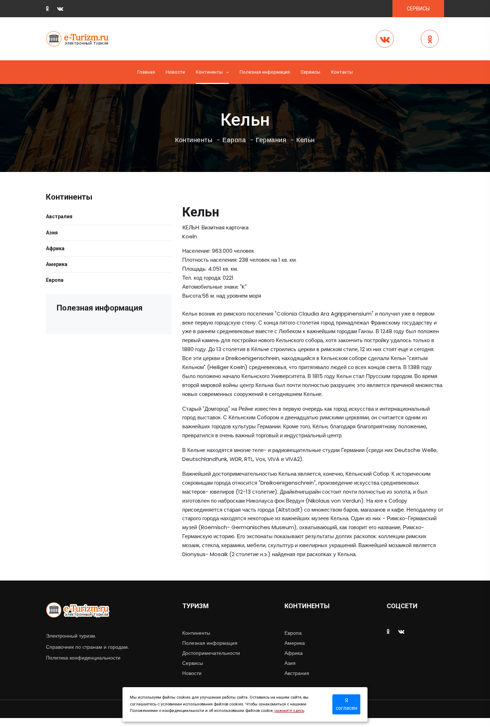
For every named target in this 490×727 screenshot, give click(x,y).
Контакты (342, 72)
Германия (271, 140)
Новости (175, 72)
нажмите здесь (289, 710)
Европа (234, 140)
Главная (146, 72)
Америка (56, 264)
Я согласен (346, 704)
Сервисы (192, 663)
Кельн (305, 140)
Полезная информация (265, 72)
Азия (52, 233)
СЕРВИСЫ (418, 8)
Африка (55, 248)
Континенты (209, 72)
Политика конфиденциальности (83, 657)
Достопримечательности (211, 653)
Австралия (59, 216)
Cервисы (310, 72)
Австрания (296, 673)
